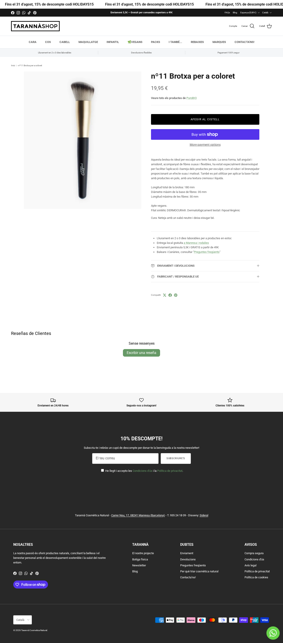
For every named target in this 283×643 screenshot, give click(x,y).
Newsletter (139, 565)
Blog (235, 12)
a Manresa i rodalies (196, 243)
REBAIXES (197, 42)
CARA (32, 42)
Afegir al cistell (205, 119)
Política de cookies (256, 577)
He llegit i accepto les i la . (144, 470)
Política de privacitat (169, 470)
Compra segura (254, 553)
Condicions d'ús (142, 470)
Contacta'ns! (188, 577)
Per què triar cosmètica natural (199, 571)
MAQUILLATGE (88, 42)
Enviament (186, 553)
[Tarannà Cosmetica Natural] (35, 26)
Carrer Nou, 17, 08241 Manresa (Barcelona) (138, 515)
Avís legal (250, 565)
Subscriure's (175, 458)
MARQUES (219, 42)
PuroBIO (191, 98)
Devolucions (188, 559)
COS (48, 42)
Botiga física (140, 559)
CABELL (64, 42)
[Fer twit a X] (164, 295)
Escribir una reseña (141, 353)
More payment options (205, 144)
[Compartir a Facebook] (170, 295)
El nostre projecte (143, 553)
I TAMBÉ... (175, 42)
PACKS (155, 42)
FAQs (227, 12)
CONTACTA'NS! (244, 42)
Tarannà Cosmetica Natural (34, 630)
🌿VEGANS (135, 42)
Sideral (204, 515)
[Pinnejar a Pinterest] (175, 295)
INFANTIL (113, 42)
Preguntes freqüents (207, 252)
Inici (13, 65)
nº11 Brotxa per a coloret (30, 65)
